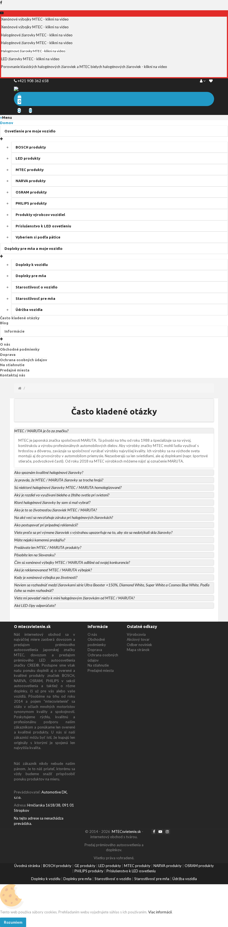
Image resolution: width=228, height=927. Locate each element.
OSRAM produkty (31, 192)
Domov (6, 123)
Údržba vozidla (29, 309)
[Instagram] (167, 831)
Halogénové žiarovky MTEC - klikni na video (37, 35)
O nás (5, 344)
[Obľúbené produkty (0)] (211, 81)
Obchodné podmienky (19, 349)
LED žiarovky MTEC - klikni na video (30, 59)
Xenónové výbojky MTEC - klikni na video (35, 19)
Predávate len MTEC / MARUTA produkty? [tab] (47, 547)
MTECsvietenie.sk (126, 831)
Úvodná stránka (27, 865)
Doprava (8, 354)
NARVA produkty (31, 181)
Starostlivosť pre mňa (35, 298)
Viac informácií (159, 912)
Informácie (14, 331)
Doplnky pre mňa (31, 276)
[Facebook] (154, 831)
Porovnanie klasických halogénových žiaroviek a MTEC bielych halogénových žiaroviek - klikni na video (84, 66)
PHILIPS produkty (31, 203)
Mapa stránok (138, 649)
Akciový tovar (138, 639)
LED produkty (28, 158)
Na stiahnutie (12, 365)
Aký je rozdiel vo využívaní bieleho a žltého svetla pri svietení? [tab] (61, 495)
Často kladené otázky (19, 318)
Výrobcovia (136, 634)
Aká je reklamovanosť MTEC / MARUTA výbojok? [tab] (53, 569)
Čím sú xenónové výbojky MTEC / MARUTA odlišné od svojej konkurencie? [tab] (72, 562)
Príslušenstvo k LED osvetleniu (43, 226)
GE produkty (85, 865)
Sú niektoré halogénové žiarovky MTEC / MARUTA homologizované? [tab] (68, 487)
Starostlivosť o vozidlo (37, 287)
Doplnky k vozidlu (32, 265)
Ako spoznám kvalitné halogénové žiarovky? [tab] (48, 472)
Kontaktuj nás (12, 375)
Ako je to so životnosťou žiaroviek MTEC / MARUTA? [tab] (55, 510)
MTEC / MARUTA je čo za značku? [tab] (41, 430)
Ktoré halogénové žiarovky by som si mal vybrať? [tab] (52, 502)
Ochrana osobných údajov (23, 360)
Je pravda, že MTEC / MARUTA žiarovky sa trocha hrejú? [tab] (58, 480)
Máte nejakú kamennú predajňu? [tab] (39, 539)
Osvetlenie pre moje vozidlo (30, 131)
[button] (114, 431)
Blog (4, 323)
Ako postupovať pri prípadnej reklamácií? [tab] (46, 524)
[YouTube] (160, 831)
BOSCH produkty (31, 147)
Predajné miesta (14, 370)
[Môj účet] (202, 81)
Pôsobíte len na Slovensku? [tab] (34, 554)
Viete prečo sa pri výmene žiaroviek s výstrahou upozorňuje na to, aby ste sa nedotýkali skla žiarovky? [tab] (93, 532)
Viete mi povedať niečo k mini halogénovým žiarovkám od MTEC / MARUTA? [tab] (74, 598)
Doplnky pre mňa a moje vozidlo (33, 248)
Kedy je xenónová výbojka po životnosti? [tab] (45, 577)
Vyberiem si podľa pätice (38, 237)
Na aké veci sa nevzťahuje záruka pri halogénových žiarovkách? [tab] (63, 517)
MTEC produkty (30, 170)
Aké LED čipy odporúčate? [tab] (35, 605)
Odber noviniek (139, 644)
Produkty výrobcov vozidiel (40, 215)
